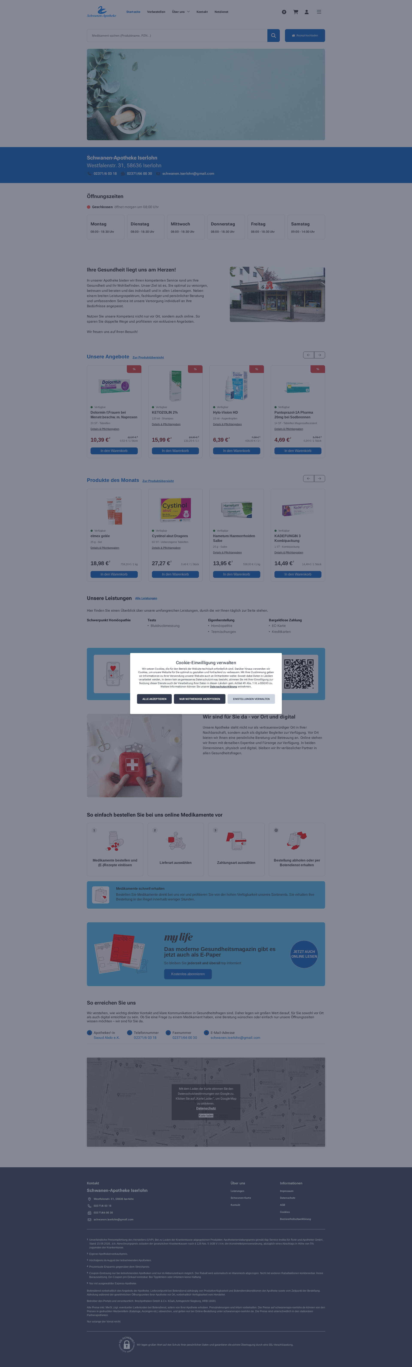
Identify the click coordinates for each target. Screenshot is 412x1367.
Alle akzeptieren (154, 699)
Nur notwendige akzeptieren (199, 699)
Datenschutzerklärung (223, 686)
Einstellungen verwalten (251, 699)
